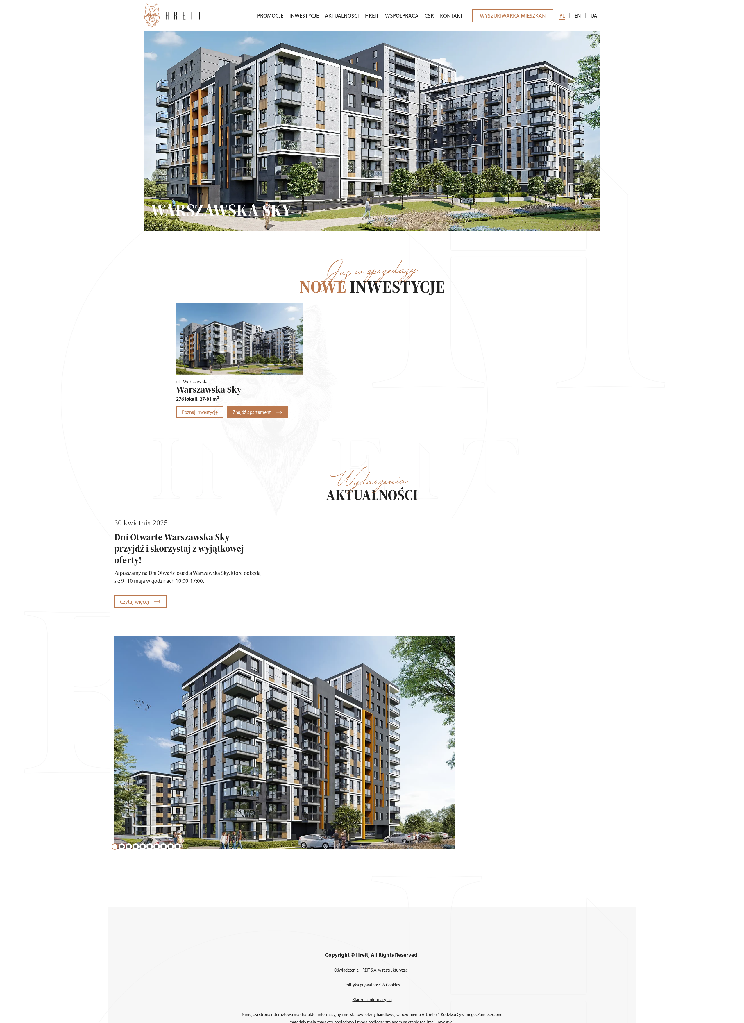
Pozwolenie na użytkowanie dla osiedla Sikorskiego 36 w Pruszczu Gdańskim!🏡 (182, 548)
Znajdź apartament (252, 412)
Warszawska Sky (209, 389)
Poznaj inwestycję (200, 412)
